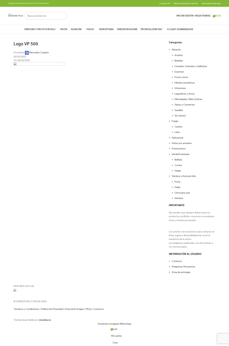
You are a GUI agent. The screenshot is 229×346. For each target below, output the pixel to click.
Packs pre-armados (182, 143)
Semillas (179, 110)
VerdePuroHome (181, 154)
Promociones (179, 148)
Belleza (178, 159)
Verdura (179, 198)
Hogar (178, 170)
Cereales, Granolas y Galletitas (191, 66)
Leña (177, 132)
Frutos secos (181, 77)
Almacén (176, 49)
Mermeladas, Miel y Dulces (188, 99)
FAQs (89, 308)
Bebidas (179, 60)
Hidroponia (177, 137)
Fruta (177, 181)
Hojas (178, 187)
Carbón (178, 126)
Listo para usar (182, 192)
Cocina (178, 165)
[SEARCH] (63, 16)
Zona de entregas (181, 272)
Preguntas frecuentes (183, 266)
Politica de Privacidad (52, 308)
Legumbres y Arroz (184, 93)
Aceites (179, 55)
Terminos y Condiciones (26, 308)
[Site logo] (15, 15)
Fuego (175, 121)
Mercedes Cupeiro (39, 52)
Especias (179, 71)
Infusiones (180, 88)
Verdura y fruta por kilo (184, 176)
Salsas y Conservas (185, 104)
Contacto (177, 261)
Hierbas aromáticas (185, 82)
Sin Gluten (180, 115)
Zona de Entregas (74, 308)
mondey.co (45, 319)
